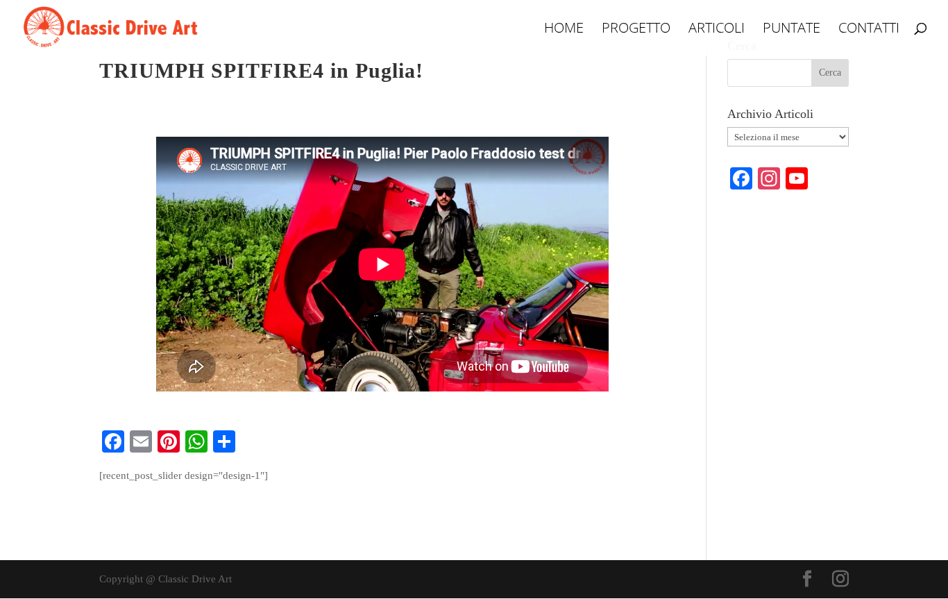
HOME (564, 30)
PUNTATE (791, 30)
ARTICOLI (716, 30)
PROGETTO (636, 30)
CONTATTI (868, 30)
